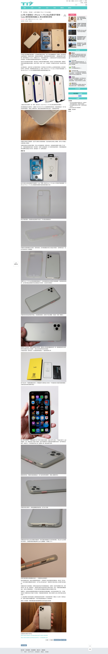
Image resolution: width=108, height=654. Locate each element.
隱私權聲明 (33, 650)
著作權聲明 (28, 650)
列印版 (23, 21)
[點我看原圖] (43, 38)
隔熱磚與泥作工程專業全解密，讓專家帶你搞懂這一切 (81, 44)
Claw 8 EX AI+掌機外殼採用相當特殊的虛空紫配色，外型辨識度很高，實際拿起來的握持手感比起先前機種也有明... (77, 73)
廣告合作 (38, 650)
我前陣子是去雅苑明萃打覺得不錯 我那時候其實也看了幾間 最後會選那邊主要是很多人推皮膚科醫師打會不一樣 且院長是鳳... (77, 56)
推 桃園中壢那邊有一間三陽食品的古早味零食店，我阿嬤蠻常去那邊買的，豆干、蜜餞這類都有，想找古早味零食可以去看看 (77, 79)
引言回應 (64, 640)
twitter (27, 21)
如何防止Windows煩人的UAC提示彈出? (81, 31)
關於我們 (22, 650)
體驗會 (62, 8)
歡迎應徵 (74, 109)
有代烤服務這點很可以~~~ (77, 68)
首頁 (25, 8)
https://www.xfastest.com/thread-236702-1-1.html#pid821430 (34, 637)
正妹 (32, 8)
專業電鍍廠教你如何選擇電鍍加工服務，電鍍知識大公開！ (81, 38)
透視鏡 (86, 0)
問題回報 (43, 650)
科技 (55, 8)
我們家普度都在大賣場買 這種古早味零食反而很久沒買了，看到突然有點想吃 (77, 85)
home (90, 649)
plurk (31, 21)
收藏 (52, 640)
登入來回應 (24, 645)
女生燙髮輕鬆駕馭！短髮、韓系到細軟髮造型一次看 (81, 18)
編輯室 (69, 8)
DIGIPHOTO (77, 0)
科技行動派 (25, 12)
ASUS (76, 96)
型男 (40, 8)
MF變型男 (80, 0)
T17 (27, 3)
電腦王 (70, 0)
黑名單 (69, 111)
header (90, 646)
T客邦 (67, 0)
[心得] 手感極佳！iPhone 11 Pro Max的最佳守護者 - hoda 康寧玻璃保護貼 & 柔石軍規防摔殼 (41, 15)
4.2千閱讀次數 (16, 263)
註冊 (86, 2)
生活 (47, 8)
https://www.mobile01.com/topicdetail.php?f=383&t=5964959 (34, 635)
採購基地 (72, 0)
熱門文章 (72, 14)
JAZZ (26, 19)
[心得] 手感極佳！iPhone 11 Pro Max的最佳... (43, 12)
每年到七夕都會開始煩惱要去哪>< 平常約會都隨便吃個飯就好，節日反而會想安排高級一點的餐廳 (77, 63)
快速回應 (57, 640)
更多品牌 (30, 12)
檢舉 (41, 19)
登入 (82, 2)
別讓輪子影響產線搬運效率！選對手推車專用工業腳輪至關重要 (81, 25)
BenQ (74, 96)
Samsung (70, 96)
